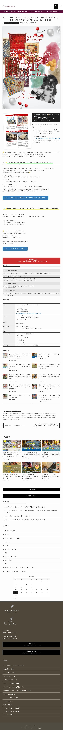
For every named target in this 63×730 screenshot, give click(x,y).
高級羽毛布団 (16, 419)
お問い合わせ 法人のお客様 (12, 711)
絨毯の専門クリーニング (11, 680)
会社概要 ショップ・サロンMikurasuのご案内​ (17, 690)
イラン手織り (22, 413)
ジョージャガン (21, 415)
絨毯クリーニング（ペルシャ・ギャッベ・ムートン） (19, 567)
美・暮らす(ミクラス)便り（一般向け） (16, 571)
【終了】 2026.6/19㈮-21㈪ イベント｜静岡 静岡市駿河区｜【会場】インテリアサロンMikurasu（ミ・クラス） (20, 356)
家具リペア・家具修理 (11, 556)
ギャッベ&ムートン (9, 676)
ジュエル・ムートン (12, 415)
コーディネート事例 (10, 549)
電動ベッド (45, 417)
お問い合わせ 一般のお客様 (12, 708)
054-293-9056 (11, 636)
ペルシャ (31, 415)
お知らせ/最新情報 (9, 694)
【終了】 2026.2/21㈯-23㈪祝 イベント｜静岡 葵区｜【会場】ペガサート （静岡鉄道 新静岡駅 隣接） (19, 387)
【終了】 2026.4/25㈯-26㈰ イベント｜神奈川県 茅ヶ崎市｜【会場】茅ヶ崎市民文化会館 (19, 366)
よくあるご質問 (9, 714)
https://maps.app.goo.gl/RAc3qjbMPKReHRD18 (48, 138)
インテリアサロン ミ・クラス (49, 413)
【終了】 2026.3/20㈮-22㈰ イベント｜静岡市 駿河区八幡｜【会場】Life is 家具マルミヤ (49, 376)
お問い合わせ (8, 704)
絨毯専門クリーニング (32, 417)
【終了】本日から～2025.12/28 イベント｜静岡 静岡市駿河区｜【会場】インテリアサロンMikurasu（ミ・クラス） (49, 397)
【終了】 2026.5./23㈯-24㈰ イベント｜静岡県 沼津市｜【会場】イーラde (24, 520)
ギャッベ (5, 415)
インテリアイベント (9, 673)
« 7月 (14, 598)
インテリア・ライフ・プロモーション (34, 413)
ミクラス (54, 415)
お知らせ (17, 22)
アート (6, 534)
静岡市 (53, 417)
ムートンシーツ (11, 417)
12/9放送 (6, 413)
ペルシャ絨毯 (37, 415)
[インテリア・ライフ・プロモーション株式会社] (8, 6)
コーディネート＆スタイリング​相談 (14, 665)
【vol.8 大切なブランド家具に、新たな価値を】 (16, 516)
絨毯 (25, 417)
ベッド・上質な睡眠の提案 (11, 683)
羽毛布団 (40, 417)
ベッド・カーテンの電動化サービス (14, 687)
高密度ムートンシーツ (7, 419)
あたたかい (15, 413)
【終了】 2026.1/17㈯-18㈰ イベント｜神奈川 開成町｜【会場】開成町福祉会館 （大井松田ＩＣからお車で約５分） (49, 387)
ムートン (5, 417)
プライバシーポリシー (31, 725)
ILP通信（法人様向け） (11, 531)
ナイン (27, 415)
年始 (22, 417)
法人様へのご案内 (9, 669)
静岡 (50, 417)
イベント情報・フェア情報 (9, 22)
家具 (6, 553)
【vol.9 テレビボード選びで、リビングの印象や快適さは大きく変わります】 (24, 507)
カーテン (7, 545)
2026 (11, 413)
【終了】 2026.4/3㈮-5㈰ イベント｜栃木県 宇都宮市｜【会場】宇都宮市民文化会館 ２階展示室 (20, 376)
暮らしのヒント (9, 560)
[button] (25, 198)
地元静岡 (18, 417)
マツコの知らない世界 (46, 415)
